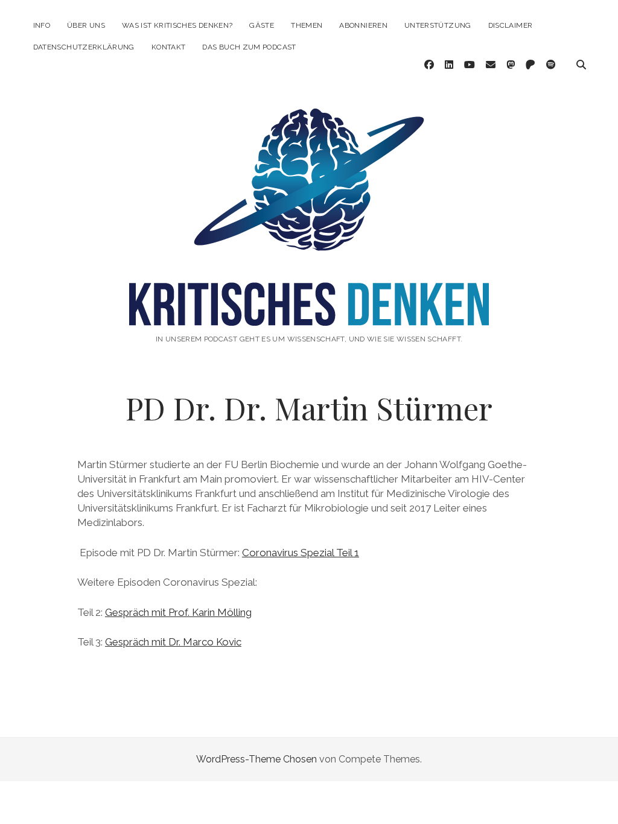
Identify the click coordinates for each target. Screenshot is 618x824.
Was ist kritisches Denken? (177, 25)
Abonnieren (363, 25)
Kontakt (168, 47)
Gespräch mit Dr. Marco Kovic (173, 642)
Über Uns (86, 25)
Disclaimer (510, 25)
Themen (306, 25)
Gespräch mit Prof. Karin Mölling (178, 612)
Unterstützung (437, 25)
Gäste (261, 25)
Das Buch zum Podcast (249, 47)
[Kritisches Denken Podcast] (309, 313)
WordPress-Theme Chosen (256, 759)
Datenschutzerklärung (84, 47)
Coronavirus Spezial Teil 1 (300, 553)
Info (41, 25)
